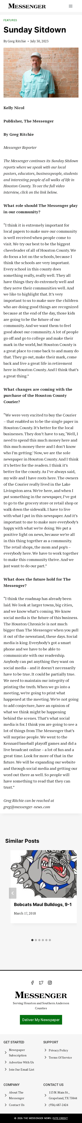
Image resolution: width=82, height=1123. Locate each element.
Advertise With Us (21, 1062)
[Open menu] (70, 6)
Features (10, 20)
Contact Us (16, 1105)
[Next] (69, 893)
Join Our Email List (21, 1069)
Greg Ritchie (17, 41)
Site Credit (60, 1118)
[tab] (32, 940)
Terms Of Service (60, 1057)
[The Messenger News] (27, 6)
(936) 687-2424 (58, 1105)
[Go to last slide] (12, 893)
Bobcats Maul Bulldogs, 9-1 (43, 904)
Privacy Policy (58, 1050)
